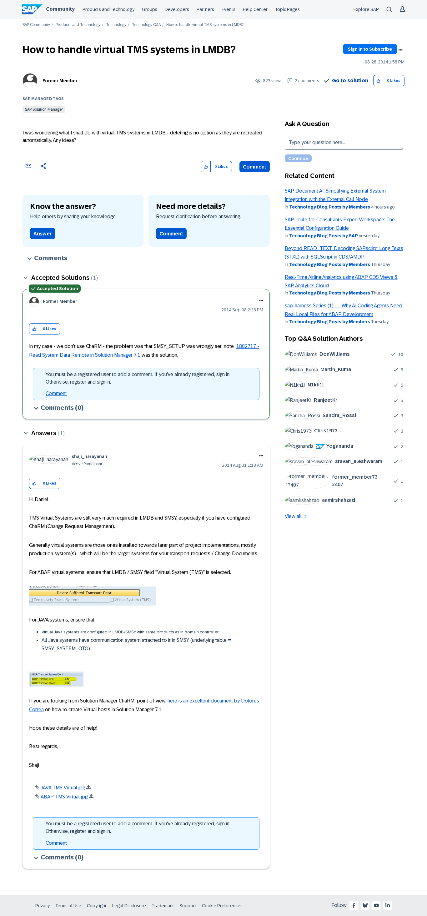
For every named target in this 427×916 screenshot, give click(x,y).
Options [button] (400, 50)
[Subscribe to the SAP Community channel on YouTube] (376, 905)
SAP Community (36, 25)
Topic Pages (287, 9)
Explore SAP (366, 9)
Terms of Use (68, 905)
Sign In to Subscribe (370, 49)
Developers (177, 9)
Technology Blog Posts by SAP (323, 235)
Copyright (97, 905)
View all (293, 516)
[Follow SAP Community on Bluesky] (365, 905)
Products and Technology (108, 9)
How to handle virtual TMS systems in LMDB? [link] (205, 25)
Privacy (42, 905)
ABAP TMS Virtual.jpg (64, 796)
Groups (149, 9)
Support (187, 905)
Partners (205, 9)
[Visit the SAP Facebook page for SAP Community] (353, 905)
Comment (254, 166)
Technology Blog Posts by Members (329, 206)
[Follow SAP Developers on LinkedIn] (387, 905)
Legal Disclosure (129, 905)
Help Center (255, 9)
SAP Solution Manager (44, 109)
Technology (116, 25)
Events (228, 9)
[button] (378, 80)
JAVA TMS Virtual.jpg (63, 787)
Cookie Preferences (222, 905)
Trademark (163, 905)
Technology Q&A (146, 25)
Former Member (60, 80)
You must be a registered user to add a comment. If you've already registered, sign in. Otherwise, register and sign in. (138, 378)
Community (60, 9)
